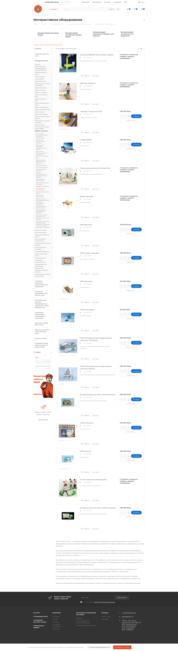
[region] (89, 647)
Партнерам (105, 619)
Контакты (55, 621)
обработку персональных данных (104, 602)
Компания (56, 612)
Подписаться (122, 597)
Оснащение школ (40, 616)
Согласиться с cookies (122, 647)
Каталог (36, 612)
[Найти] (118, 9)
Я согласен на (100, 602)
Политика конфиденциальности (99, 647)
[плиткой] (138, 48)
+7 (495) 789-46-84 (51, 2)
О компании (56, 616)
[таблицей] (144, 48)
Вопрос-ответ (105, 616)
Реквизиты (55, 628)
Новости (55, 619)
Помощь (104, 612)
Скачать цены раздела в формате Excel (47, 45)
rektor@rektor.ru (128, 617)
